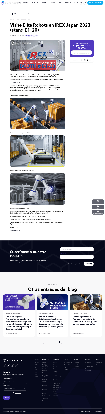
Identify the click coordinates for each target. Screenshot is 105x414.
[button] (85, 3)
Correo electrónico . (67, 246)
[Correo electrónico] (34, 35)
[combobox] (77, 257)
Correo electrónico (7, 378)
